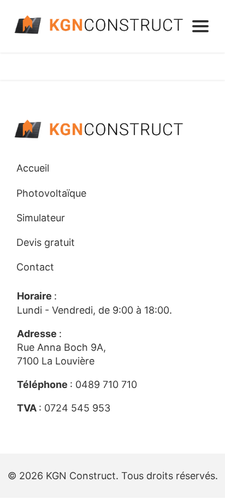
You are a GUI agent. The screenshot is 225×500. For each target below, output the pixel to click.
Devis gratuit (45, 242)
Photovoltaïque (51, 193)
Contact (35, 267)
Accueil (32, 168)
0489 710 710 (106, 384)
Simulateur (40, 217)
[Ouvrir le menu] (200, 26)
